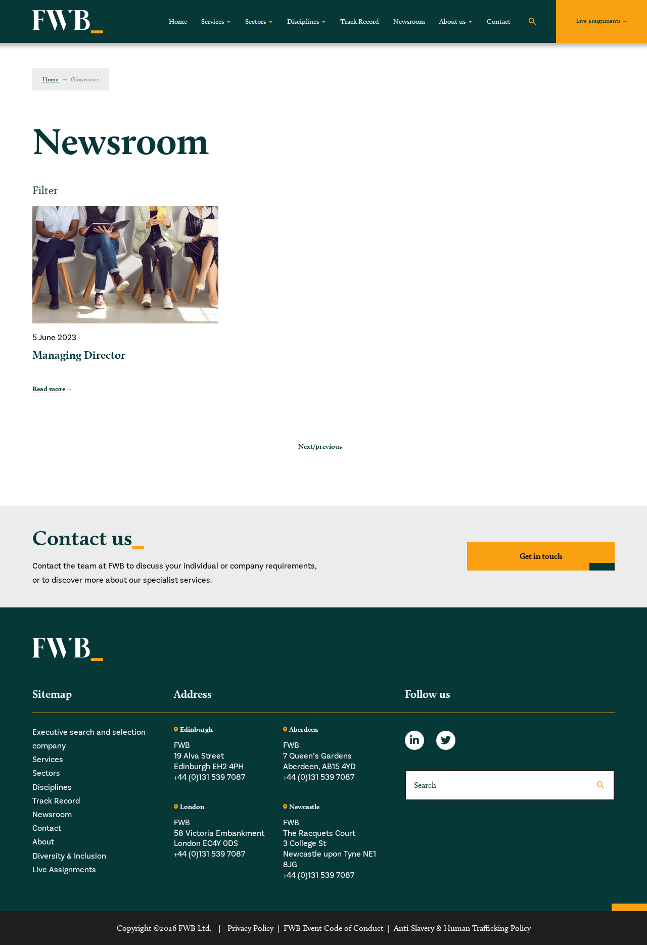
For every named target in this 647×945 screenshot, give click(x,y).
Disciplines (303, 21)
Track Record (359, 21)
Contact (499, 21)
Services (212, 21)
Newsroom (409, 21)
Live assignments (598, 20)
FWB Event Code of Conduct (334, 928)
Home (178, 21)
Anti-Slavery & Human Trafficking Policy (462, 928)
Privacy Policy (250, 928)
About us (452, 21)
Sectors (255, 21)
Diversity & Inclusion (69, 856)
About (43, 842)
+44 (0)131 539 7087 (209, 777)
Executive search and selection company (89, 739)
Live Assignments (64, 870)
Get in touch (541, 556)
